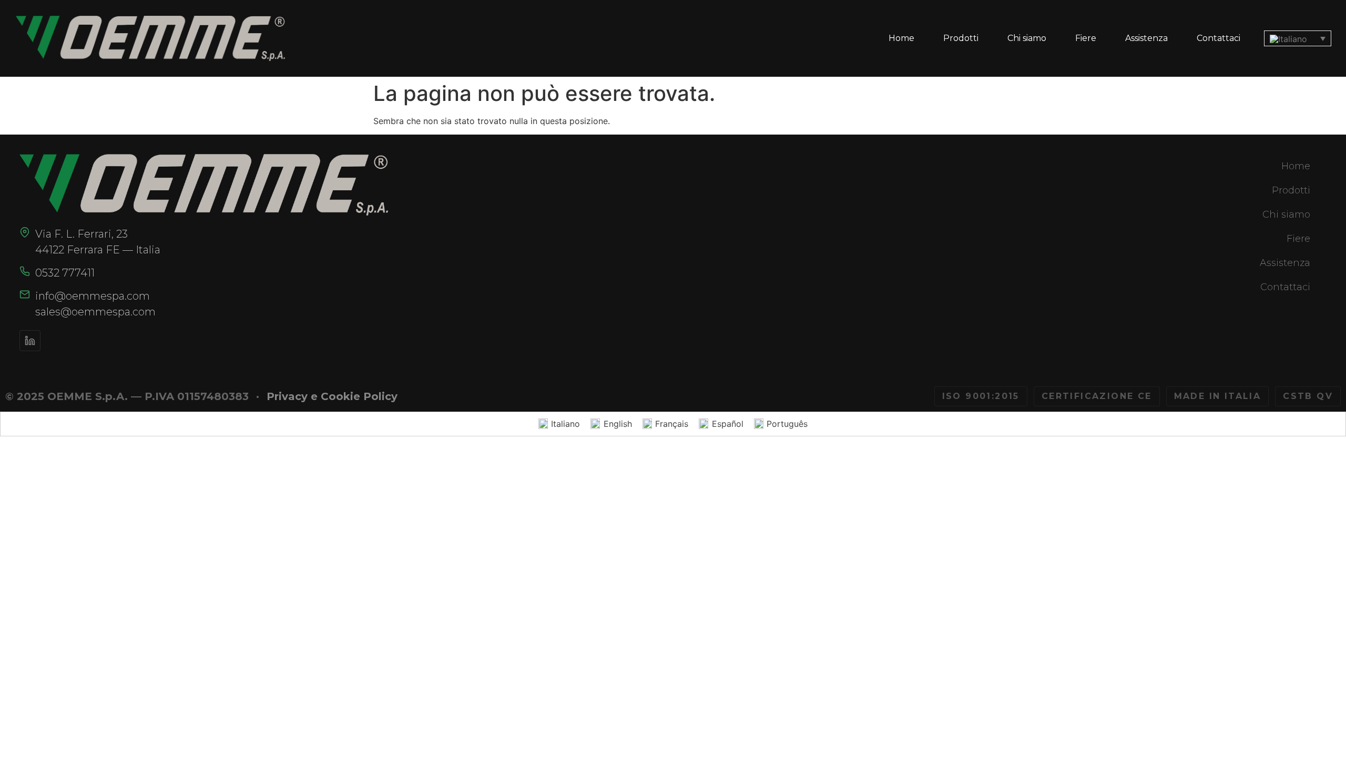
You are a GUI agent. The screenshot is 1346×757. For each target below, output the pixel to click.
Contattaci (1218, 38)
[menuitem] (1297, 38)
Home (901, 38)
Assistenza (1146, 38)
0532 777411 (65, 273)
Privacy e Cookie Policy (332, 396)
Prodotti (960, 38)
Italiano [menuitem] (565, 423)
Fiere (1085, 38)
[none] (1297, 38)
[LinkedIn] (29, 340)
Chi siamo (1026, 38)
